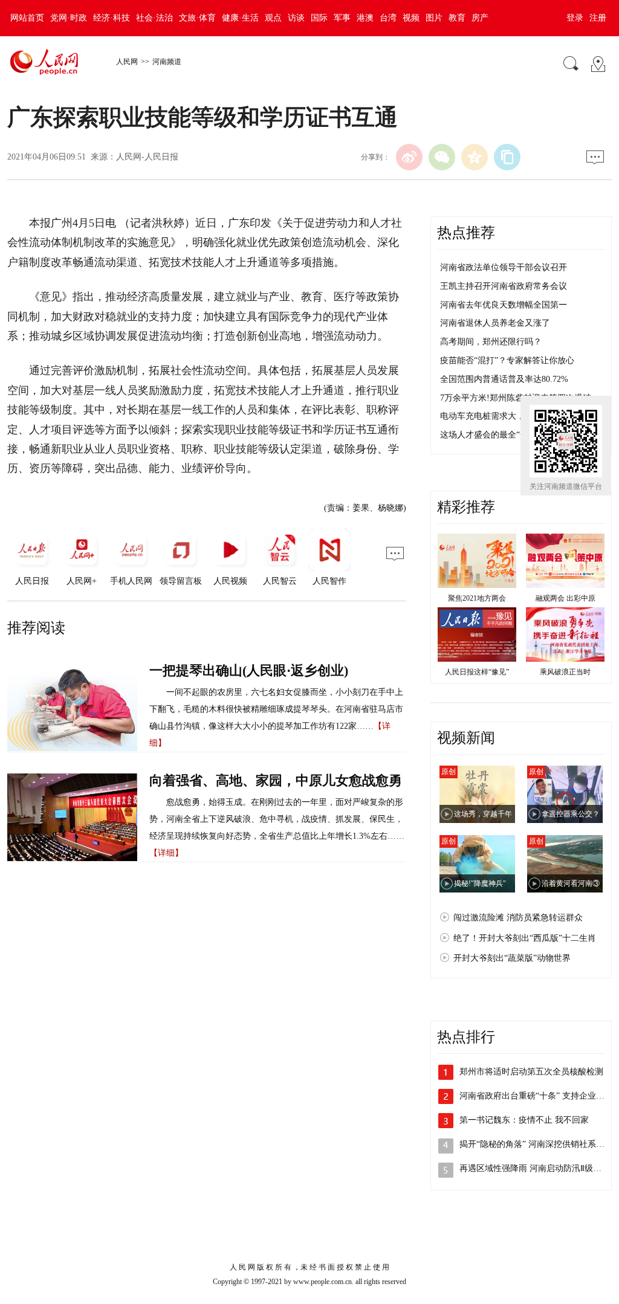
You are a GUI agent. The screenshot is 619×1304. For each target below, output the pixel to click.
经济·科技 (111, 17)
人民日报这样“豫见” (477, 672)
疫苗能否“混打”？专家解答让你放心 (507, 360)
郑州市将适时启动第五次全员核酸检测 (531, 1071)
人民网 (127, 61)
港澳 (365, 17)
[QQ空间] (474, 157)
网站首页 (27, 17)
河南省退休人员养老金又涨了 (495, 323)
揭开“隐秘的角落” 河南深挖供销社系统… (536, 1144)
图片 (434, 17)
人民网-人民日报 (147, 156)
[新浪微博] (409, 157)
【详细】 (166, 852)
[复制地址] (507, 157)
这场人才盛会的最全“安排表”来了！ (507, 434)
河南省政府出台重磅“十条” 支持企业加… (536, 1095)
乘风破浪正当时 (565, 672)
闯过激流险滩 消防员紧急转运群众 (518, 917)
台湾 (388, 17)
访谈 (296, 17)
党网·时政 (68, 17)
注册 (597, 17)
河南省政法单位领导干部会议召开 (503, 267)
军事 (342, 17)
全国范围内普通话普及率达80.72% (504, 379)
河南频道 (166, 61)
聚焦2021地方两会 (477, 598)
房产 (480, 17)
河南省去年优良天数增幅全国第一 (503, 304)
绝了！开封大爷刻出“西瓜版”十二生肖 (524, 938)
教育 (457, 17)
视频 (411, 17)
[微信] (442, 157)
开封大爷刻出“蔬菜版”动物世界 (512, 958)
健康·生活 (240, 17)
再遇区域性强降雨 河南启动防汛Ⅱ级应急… (538, 1168)
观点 (273, 17)
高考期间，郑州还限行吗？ (491, 341)
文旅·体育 (197, 17)
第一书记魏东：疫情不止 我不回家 (524, 1120)
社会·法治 (154, 17)
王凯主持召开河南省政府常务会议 (503, 286)
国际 (319, 17)
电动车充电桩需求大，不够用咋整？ (507, 416)
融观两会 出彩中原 (565, 598)
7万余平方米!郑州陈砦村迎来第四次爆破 (515, 397)
